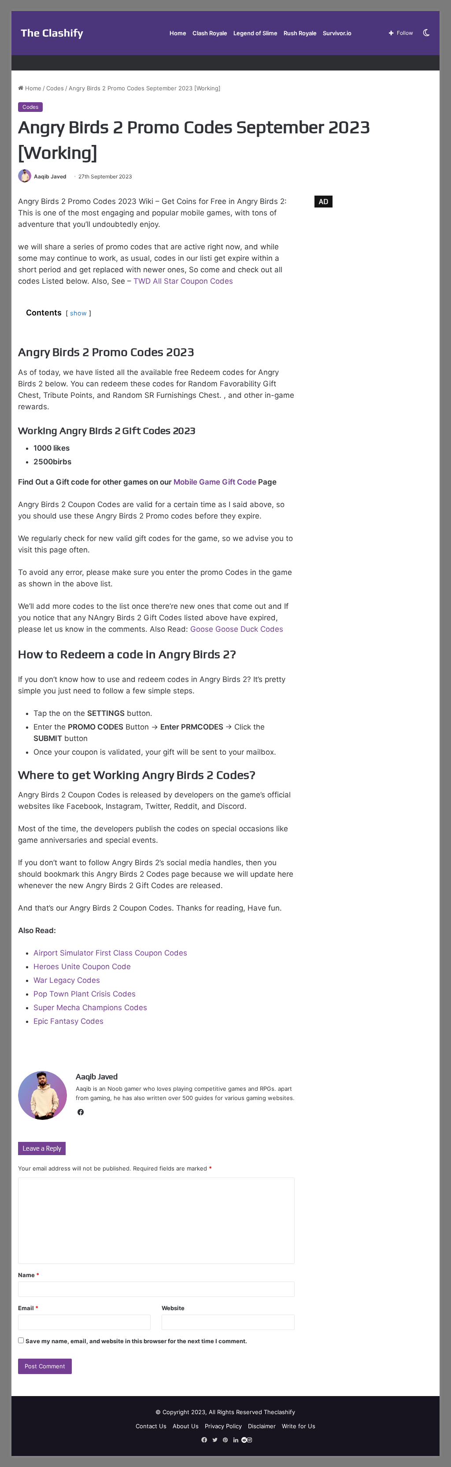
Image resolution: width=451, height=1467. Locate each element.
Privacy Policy (223, 1426)
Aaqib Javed (50, 176)
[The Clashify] (52, 33)
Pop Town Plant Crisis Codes (84, 993)
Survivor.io (337, 33)
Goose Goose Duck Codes (236, 629)
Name (28, 1274)
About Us (186, 1426)
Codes (55, 88)
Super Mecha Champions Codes (90, 1007)
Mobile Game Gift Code (215, 482)
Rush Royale (300, 33)
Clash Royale (209, 33)
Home (178, 33)
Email (28, 1307)
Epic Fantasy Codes (68, 1021)
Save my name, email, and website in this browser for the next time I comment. (136, 1341)
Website (173, 1307)
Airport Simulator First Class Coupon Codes (110, 952)
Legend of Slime (255, 33)
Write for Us (298, 1426)
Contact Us (151, 1426)
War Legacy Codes (66, 980)
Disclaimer (262, 1426)
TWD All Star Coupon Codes (183, 281)
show (78, 313)
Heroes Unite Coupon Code (82, 966)
